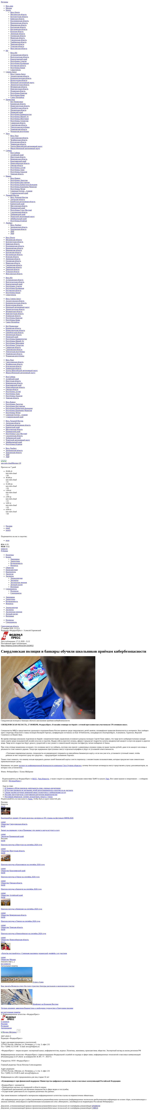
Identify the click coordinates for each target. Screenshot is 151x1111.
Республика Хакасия (18, 172)
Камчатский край (17, 204)
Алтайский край (17, 155)
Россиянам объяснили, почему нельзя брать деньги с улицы (29, 797)
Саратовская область (18, 125)
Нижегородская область (20, 106)
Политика (10, 555)
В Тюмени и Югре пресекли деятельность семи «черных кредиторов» (33, 788)
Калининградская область (20, 78)
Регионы (4, 2)
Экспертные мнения (18, 582)
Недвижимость (16, 563)
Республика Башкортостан (21, 114)
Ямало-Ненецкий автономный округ (25, 148)
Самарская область (17, 123)
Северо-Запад (11, 72)
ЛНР (12, 231)
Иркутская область (17, 157)
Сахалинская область (18, 212)
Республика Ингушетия (19, 182)
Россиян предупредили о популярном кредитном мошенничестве (31, 795)
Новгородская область (19, 89)
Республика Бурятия (18, 221)
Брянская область (17, 19)
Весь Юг (13, 53)
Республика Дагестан (19, 180)
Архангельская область (19, 76)
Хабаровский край (17, 214)
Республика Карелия (18, 93)
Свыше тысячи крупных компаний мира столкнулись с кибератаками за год (35, 792)
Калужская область (18, 27)
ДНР (12, 234)
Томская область (17, 174)
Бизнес (8, 557)
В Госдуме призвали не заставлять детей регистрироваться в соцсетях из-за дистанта (39, 790)
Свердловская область (19, 138)
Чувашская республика (19, 131)
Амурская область (17, 199)
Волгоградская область (19, 57)
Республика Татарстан (19, 121)
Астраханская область (19, 55)
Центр (8, 10)
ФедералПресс (15, 781)
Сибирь (9, 151)
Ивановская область (18, 25)
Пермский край (16, 112)
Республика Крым (17, 68)
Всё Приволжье (16, 102)
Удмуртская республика (19, 127)
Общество (10, 568)
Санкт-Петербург (17, 97)
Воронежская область (19, 23)
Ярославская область (18, 48)
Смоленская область (18, 40)
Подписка (14, 591)
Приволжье (10, 100)
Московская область (18, 14)
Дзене (30, 799)
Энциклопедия (16, 578)
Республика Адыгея (18, 61)
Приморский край (17, 208)
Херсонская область (18, 229)
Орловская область (18, 36)
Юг (7, 51)
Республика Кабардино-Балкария (23, 185)
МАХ (34, 779)
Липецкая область (17, 34)
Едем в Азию (38, 982)
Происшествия (12, 570)
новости (4, 549)
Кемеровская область (18, 159)
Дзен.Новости (43, 779)
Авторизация (6, 1028)
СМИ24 (95, 1108)
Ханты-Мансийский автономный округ (26, 146)
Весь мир (9, 6)
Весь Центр (15, 12)
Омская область (16, 165)
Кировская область (18, 104)
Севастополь (15, 70)
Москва (9, 8)
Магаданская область (18, 206)
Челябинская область (18, 140)
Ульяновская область (18, 129)
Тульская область (17, 46)
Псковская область (17, 91)
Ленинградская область (19, 85)
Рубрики (4, 551)
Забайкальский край (18, 219)
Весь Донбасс (15, 225)
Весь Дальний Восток (19, 197)
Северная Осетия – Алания (21, 191)
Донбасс (9, 223)
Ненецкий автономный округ (22, 83)
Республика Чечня (17, 189)
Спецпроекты (11, 589)
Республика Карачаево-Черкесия (23, 187)
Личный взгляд (16, 585)
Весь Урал (14, 136)
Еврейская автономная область (22, 202)
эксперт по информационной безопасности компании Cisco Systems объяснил (50, 765)
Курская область (16, 31)
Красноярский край (18, 161)
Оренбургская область (19, 108)
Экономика (14, 559)
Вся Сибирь (15, 153)
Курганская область (18, 142)
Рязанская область (17, 38)
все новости (6, 964)
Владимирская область (19, 21)
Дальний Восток (12, 195)
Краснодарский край (18, 59)
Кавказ (8, 176)
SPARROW (96, 1106)
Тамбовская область (18, 42)
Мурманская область (18, 87)
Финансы (14, 565)
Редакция (4, 1026)
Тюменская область (18, 144)
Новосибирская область (19, 163)
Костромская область (18, 29)
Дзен (107, 779)
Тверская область (17, 44)
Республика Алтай (17, 168)
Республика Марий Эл (19, 117)
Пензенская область (18, 110)
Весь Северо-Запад (18, 74)
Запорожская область (18, 227)
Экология (9, 574)
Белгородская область (19, 17)
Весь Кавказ (15, 178)
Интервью (14, 587)
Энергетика (15, 561)
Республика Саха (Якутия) (21, 210)
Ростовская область (18, 66)
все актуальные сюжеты (10, 1012)
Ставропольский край (19, 193)
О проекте (5, 1022)
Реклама (9, 526)
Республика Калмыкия (19, 63)
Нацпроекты (11, 572)
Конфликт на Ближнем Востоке (45, 1004)
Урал (8, 134)
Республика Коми (17, 95)
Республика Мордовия (19, 119)
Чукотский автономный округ (22, 216)
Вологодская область (18, 80)
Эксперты (10, 576)
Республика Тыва (17, 170)
